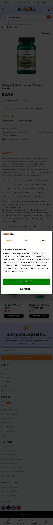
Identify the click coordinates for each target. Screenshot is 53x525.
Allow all (26, 282)
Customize (25, 289)
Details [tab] (27, 241)
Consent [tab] (9, 241)
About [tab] (43, 241)
